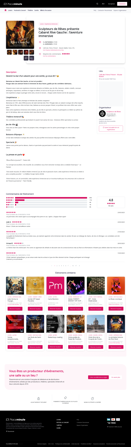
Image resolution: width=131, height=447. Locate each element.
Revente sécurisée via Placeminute (115, 444)
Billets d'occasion (45, 10)
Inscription (111, 4)
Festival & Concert (20, 10)
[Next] (79, 265)
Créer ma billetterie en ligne (98, 377)
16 (73, 266)
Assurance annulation (99, 444)
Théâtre (30, 10)
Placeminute (11, 431)
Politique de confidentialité (62, 444)
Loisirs (10, 10)
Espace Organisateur (120, 10)
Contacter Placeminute (105, 10)
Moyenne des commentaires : (52, 55)
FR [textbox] (103, 4)
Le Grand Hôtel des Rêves (13, 304)
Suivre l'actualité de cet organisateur (112, 128)
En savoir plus (116, 377)
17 (76, 266)
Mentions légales (42, 444)
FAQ (95, 10)
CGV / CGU (51, 444)
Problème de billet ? (86, 444)
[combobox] (103, 4)
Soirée (36, 10)
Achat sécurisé (75, 444)
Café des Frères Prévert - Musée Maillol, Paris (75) (58, 49)
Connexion (122, 4)
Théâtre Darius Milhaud (114, 304)
